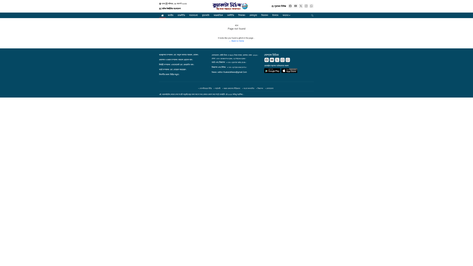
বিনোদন (264, 15)
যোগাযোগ (269, 88)
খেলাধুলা (253, 15)
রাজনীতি (181, 15)
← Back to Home (236, 41)
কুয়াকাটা (205, 15)
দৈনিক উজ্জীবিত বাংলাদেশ (171, 8)
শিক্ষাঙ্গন (241, 15)
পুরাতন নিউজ (280, 6)
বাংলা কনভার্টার (249, 88)
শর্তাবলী (217, 88)
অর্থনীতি (230, 15)
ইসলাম (275, 15)
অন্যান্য (285, 15)
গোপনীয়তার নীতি (206, 88)
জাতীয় (170, 15)
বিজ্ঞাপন (260, 88)
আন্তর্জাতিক (218, 15)
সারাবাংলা (193, 15)
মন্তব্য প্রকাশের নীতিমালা (232, 88)
